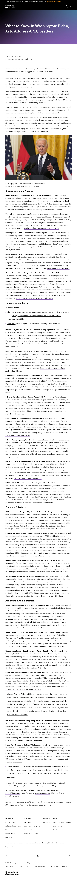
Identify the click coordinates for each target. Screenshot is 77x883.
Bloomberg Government (10, 6)
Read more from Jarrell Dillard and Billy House (34, 298)
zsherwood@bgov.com (14, 786)
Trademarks (65, 866)
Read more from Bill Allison (52, 529)
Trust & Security (9, 866)
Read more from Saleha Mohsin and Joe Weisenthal (25, 668)
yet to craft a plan (46, 665)
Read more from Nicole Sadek (37, 556)
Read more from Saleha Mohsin (51, 646)
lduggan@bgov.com (42, 793)
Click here (11, 323)
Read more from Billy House (58, 268)
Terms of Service (55, 866)
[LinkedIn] (38, 856)
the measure (56, 470)
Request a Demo (10, 847)
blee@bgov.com (55, 786)
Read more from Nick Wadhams (29, 740)
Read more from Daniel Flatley (17, 435)
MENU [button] (70, 6)
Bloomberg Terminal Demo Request (34, 1)
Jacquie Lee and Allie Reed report (28, 478)
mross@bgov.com (12, 796)
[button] (15, 1)
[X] (70, 856)
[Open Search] (67, 6)
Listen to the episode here (42, 503)
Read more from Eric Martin (34, 628)
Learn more (48, 72)
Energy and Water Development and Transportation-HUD (36, 316)
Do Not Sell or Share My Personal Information (37, 866)
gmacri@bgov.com (12, 793)
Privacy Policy (19, 866)
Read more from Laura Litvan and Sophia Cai (41, 228)
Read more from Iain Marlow (36, 132)
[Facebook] (6, 856)
